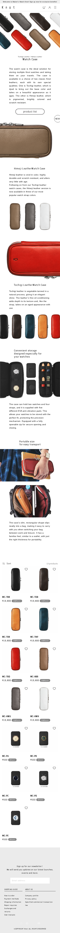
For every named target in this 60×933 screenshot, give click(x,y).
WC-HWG (6, 716)
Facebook (27, 923)
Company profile (31, 895)
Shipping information (12, 902)
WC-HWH (34, 716)
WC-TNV (34, 637)
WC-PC (5, 796)
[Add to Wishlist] (26, 569)
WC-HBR (34, 677)
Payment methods (11, 899)
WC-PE (5, 836)
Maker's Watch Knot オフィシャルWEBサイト (8, 7)
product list (30, 111)
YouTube (39, 923)
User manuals (9, 915)
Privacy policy (31, 899)
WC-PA (5, 756)
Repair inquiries (10, 905)
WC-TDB (34, 597)
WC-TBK (6, 597)
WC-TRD (6, 677)
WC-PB (33, 756)
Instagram (21, 923)
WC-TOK (6, 637)
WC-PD (33, 796)
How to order (9, 895)
